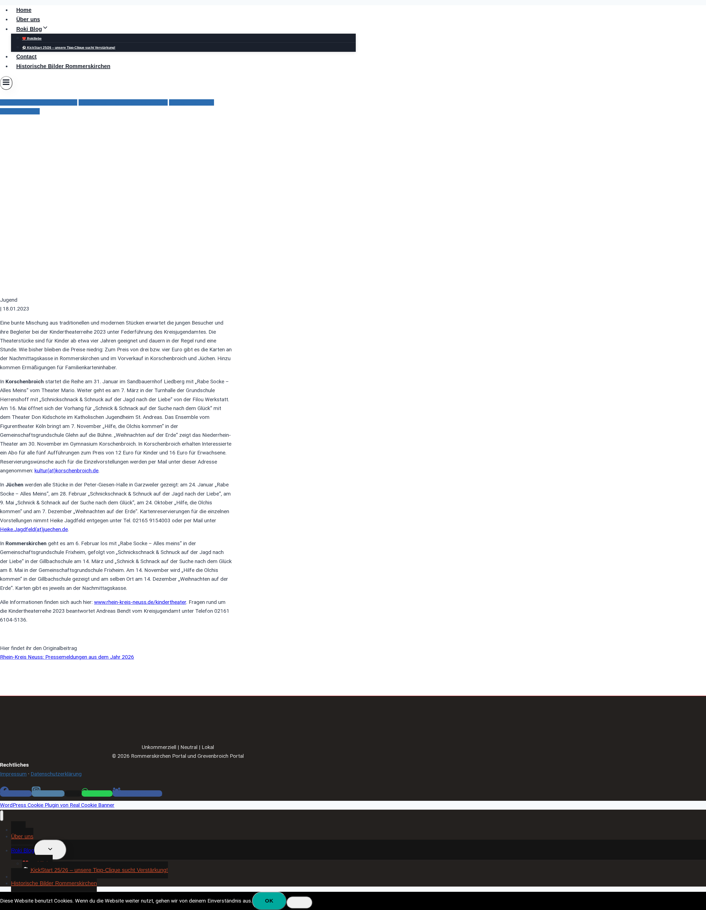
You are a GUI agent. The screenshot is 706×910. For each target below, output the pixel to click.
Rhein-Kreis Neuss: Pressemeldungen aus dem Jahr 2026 (67, 657)
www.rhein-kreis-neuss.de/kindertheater (140, 602)
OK (269, 901)
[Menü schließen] (2, 815)
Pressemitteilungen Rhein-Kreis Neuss (123, 102)
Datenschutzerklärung (56, 774)
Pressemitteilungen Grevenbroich (38, 102)
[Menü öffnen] (6, 83)
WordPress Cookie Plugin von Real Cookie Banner (57, 805)
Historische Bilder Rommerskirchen (63, 66)
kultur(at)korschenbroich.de (66, 470)
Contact (26, 56)
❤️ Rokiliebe (32, 39)
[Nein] (299, 902)
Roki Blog (22, 850)
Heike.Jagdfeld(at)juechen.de (34, 529)
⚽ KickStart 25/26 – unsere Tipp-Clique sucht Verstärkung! (68, 48)
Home (23, 10)
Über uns (28, 19)
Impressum (13, 774)
